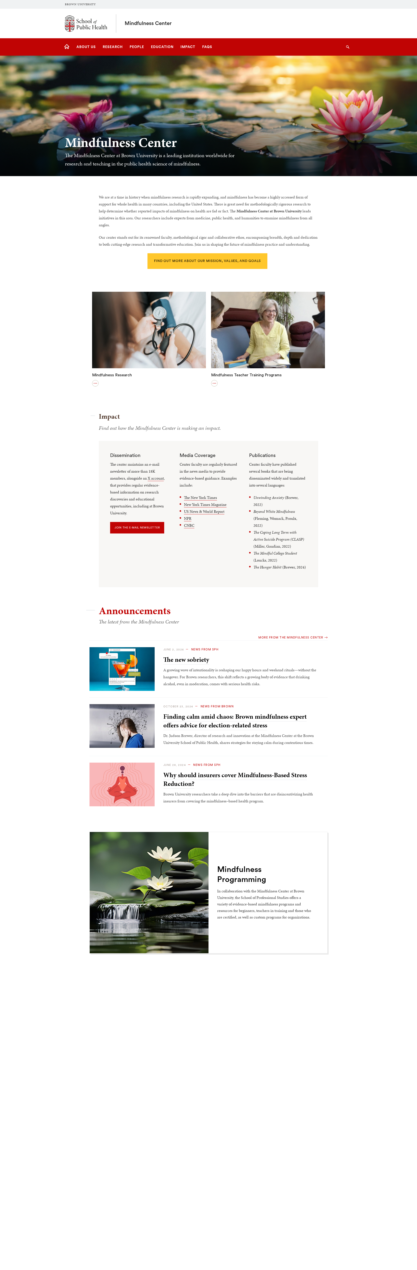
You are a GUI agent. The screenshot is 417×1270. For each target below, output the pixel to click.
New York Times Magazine (205, 504)
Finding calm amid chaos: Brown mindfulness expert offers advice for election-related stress (235, 721)
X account (156, 478)
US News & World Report (204, 511)
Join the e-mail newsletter (137, 527)
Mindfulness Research (112, 375)
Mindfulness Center (148, 23)
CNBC (189, 525)
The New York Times (200, 497)
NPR (187, 518)
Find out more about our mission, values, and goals (207, 261)
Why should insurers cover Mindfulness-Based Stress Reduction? (235, 779)
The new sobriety (186, 659)
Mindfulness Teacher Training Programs (246, 375)
